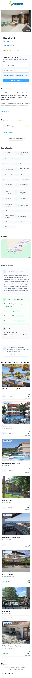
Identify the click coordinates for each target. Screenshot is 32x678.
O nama (9, 669)
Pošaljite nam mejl (16, 355)
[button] (23, 120)
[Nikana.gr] (16, 3)
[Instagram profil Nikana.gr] (2, 673)
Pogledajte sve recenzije (16, 138)
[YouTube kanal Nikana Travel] (9, 673)
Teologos (8, 41)
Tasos (12, 41)
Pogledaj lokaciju (8, 45)
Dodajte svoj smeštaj (19, 669)
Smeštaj (6, 667)
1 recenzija (28, 120)
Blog (17, 667)
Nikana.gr (4, 664)
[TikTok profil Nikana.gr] (6, 673)
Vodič (12, 667)
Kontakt (23, 667)
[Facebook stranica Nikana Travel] (12, 673)
